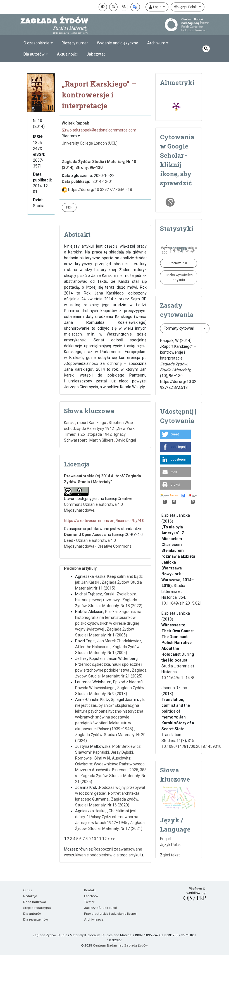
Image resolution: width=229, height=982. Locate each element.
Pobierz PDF (179, 263)
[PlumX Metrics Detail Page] (176, 106)
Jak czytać (96, 54)
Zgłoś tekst (170, 855)
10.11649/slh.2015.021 (181, 603)
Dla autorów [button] (34, 54)
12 (104, 839)
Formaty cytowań (179, 328)
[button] (175, 434)
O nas (27, 890)
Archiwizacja (94, 919)
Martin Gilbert (101, 440)
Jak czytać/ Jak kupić (100, 908)
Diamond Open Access (85, 534)
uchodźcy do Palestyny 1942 (89, 428)
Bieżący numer (75, 43)
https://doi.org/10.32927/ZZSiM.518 (99, 189)
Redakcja (30, 896)
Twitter (89, 902)
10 (94, 839)
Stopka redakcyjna (37, 908)
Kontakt (90, 890)
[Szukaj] (206, 48)
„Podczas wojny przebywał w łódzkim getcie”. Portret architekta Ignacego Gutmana (110, 793)
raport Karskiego (91, 422)
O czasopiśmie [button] (36, 43)
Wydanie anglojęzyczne (117, 43)
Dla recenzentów (35, 919)
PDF (69, 207)
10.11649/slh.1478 (177, 678)
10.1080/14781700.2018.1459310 (191, 746)
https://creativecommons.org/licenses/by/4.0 (104, 520)
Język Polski (188, 7)
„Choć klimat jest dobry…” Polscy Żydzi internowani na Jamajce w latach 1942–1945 (106, 817)
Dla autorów (32, 914)
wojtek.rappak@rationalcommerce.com (101, 130)
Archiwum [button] (156, 43)
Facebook (91, 896)
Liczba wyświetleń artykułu (179, 277)
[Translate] (135, 7)
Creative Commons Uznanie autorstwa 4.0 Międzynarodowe (98, 504)
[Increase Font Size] (113, 7)
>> (113, 839)
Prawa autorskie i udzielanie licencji (110, 914)
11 (99, 839)
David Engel (126, 440)
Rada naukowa (34, 902)
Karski (69, 422)
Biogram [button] (70, 136)
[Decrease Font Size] (124, 7)
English (166, 839)
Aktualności (67, 54)
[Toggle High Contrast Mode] (103, 7)
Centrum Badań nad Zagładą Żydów (120, 945)
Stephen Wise (121, 422)
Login (157, 7)
